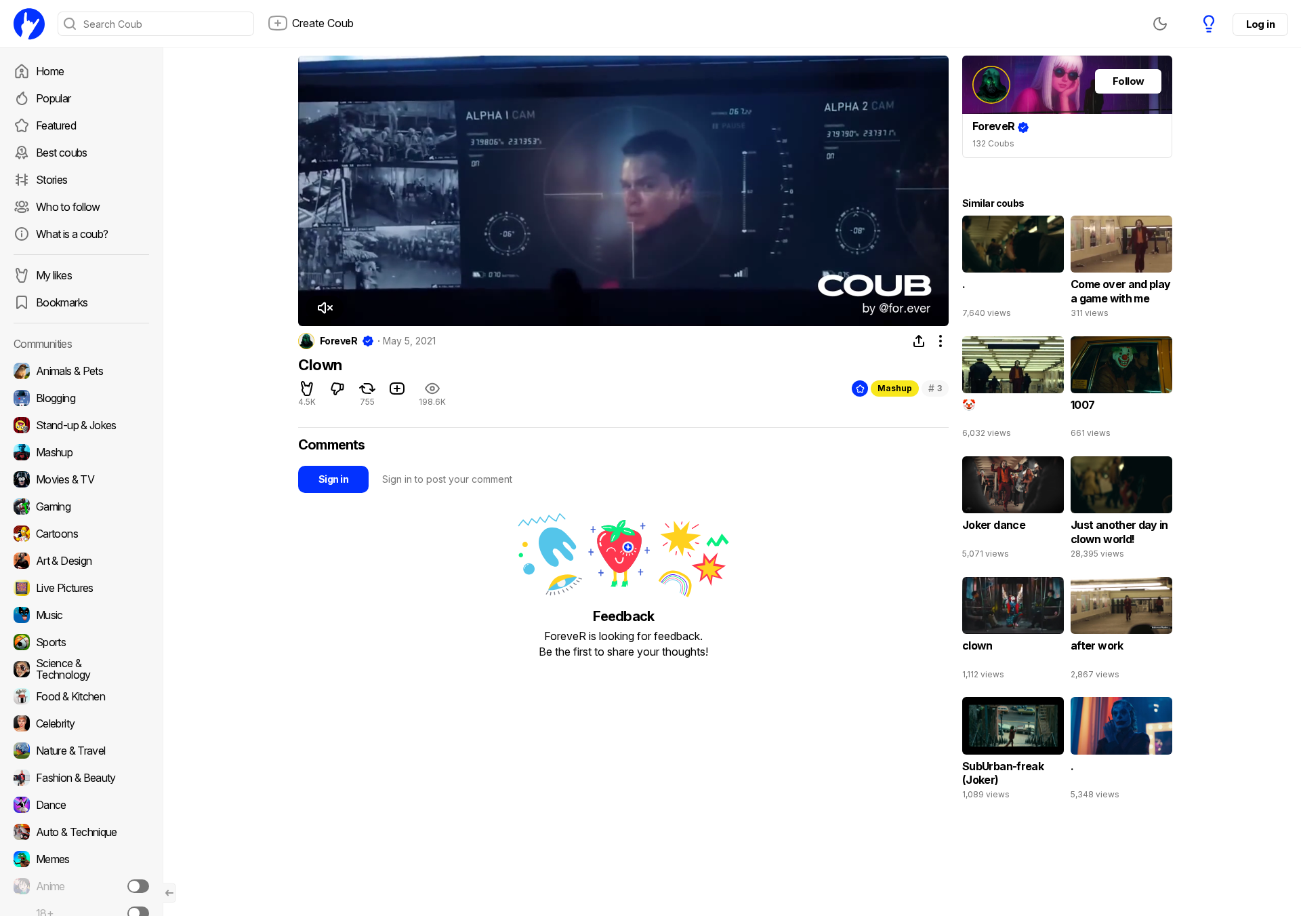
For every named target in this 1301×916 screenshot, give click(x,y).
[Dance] (81, 804)
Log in (1260, 24)
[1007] (1121, 390)
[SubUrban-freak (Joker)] (1013, 751)
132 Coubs (993, 143)
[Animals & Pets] (81, 370)
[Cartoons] (81, 533)
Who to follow (68, 207)
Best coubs (61, 152)
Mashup (894, 388)
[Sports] (81, 642)
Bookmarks (61, 302)
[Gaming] (81, 506)
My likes (54, 275)
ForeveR (338, 341)
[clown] (1013, 631)
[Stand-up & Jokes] (81, 425)
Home (50, 71)
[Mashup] (81, 452)
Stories (52, 179)
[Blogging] (81, 398)
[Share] (919, 341)
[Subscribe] (138, 886)
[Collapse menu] (169, 892)
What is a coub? (72, 234)
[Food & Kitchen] (81, 696)
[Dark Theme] (1160, 24)
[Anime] (81, 886)
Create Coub (323, 23)
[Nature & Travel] (81, 750)
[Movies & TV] (81, 479)
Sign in (333, 479)
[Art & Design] (81, 560)
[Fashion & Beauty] (81, 777)
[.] (1013, 270)
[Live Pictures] (81, 587)
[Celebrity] (81, 723)
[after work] (1121, 631)
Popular (53, 98)
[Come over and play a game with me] (1121, 270)
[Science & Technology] (81, 669)
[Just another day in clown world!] (1121, 510)
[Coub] (29, 23)
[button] (325, 308)
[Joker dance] (1013, 510)
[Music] (81, 615)
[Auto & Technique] (81, 831)
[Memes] (81, 859)
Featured (56, 125)
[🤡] (1013, 390)
